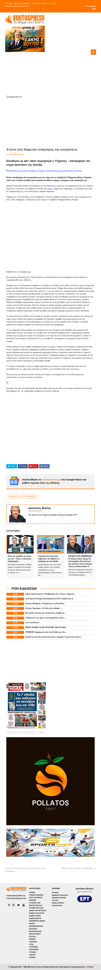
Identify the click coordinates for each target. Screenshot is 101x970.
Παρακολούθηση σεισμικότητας (17, 6)
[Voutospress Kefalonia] (24, 19)
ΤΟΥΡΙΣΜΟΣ (33, 947)
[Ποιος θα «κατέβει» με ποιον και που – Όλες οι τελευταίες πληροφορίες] (20, 544)
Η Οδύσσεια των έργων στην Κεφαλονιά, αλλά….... (46, 618)
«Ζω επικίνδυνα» (32, 622)
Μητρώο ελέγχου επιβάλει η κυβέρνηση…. (78, 868)
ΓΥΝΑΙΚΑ (32, 952)
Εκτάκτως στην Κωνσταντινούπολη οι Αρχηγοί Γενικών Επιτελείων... (53, 637)
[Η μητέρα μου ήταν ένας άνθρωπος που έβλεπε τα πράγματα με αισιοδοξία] (50, 544)
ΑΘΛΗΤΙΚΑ (33, 942)
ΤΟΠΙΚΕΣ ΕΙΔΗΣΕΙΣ (36, 895)
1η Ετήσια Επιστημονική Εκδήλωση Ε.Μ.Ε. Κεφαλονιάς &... (49, 599)
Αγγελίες (52, 3)
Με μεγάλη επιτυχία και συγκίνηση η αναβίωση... (45, 613)
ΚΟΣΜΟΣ (32, 939)
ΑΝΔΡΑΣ (32, 955)
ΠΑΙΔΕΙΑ (32, 957)
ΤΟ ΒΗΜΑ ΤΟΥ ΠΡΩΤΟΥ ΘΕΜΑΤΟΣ (22, 496)
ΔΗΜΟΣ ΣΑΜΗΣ (35, 916)
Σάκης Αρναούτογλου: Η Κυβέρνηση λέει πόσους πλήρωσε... (50, 594)
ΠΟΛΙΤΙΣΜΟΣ (34, 949)
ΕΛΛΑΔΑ (32, 936)
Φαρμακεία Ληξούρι (39, 3)
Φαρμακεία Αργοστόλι (22, 3)
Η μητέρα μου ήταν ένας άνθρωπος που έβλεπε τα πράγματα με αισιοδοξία (48, 558)
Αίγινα (49, 189)
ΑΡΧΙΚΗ (32, 892)
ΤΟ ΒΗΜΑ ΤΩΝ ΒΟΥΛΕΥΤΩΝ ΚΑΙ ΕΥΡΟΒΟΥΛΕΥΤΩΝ (36, 905)
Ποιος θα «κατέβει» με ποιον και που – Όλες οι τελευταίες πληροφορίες (19, 558)
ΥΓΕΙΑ (31, 944)
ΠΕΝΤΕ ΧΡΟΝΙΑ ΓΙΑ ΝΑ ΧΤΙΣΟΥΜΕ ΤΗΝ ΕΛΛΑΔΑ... (46, 627)
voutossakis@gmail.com (16, 898)
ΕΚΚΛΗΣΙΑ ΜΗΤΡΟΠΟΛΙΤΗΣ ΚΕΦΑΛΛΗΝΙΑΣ (35, 931)
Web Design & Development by (76, 967)
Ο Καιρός (8, 3)
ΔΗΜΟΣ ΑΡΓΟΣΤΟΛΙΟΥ (37, 911)
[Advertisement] (60, 70)
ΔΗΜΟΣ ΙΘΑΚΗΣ (35, 918)
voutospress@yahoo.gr (15, 896)
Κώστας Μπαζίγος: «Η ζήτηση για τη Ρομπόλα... (45, 603)
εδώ (29, 272)
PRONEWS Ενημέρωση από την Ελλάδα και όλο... (46, 632)
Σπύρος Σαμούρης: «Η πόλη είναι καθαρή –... (44, 608)
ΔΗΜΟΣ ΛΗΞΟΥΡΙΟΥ (36, 913)
